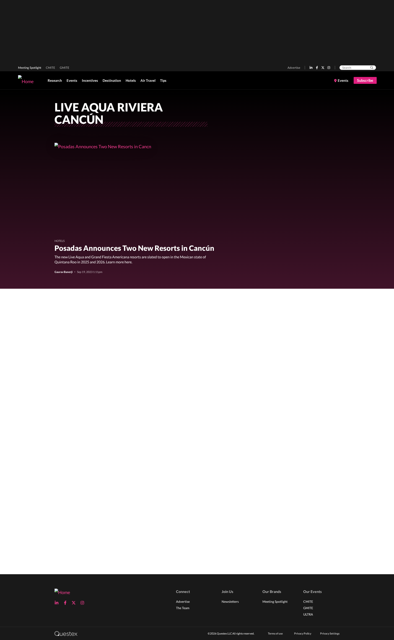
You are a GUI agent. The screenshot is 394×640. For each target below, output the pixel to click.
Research (55, 80)
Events (72, 80)
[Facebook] (317, 67)
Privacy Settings (330, 633)
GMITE (64, 67)
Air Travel (148, 80)
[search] (371, 67)
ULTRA (308, 614)
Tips (163, 80)
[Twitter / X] (322, 67)
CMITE (50, 67)
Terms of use (275, 633)
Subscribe (365, 80)
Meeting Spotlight (29, 67)
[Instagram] (328, 67)
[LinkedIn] (311, 67)
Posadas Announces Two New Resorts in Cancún (134, 247)
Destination (112, 80)
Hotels (131, 80)
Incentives (90, 80)
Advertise (294, 67)
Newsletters (230, 601)
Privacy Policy (302, 633)
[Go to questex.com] (65, 633)
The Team (182, 608)
